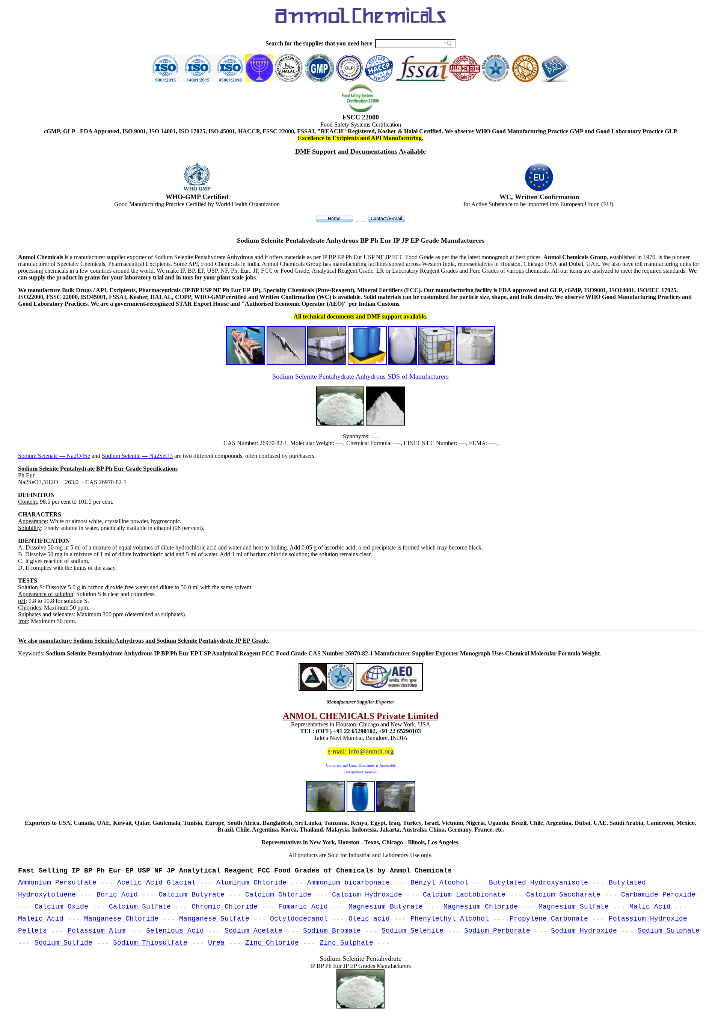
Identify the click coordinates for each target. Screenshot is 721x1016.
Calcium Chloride (278, 894)
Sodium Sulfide (63, 943)
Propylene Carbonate (549, 918)
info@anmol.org (371, 751)
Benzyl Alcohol (439, 882)
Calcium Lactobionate (464, 894)
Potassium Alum (96, 930)
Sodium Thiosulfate (150, 943)
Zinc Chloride (272, 943)
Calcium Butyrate (191, 894)
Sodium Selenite (412, 930)
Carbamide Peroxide (658, 894)
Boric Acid (117, 894)
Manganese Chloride (121, 918)
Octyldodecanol (299, 918)
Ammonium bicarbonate (348, 882)
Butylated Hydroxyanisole (538, 882)
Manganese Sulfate (214, 918)
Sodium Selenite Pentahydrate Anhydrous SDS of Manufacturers (360, 376)
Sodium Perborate (497, 930)
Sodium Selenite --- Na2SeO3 (137, 456)
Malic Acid (650, 906)
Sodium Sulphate (669, 930)
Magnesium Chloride (480, 906)
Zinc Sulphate (346, 943)
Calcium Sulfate (140, 906)
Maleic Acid (40, 918)
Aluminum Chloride (251, 882)
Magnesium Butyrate (385, 906)
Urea (216, 943)
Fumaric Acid (303, 906)
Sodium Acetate (253, 930)
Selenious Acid (175, 930)
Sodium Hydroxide (584, 930)
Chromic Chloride (225, 906)
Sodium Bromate (332, 930)
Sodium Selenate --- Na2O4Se (54, 456)
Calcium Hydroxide (367, 894)
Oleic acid (369, 918)
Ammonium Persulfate (57, 882)
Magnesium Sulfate (573, 906)
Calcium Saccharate (563, 894)
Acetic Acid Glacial (156, 882)
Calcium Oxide (61, 906)
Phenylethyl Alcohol (449, 918)
